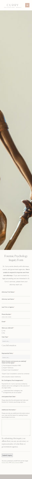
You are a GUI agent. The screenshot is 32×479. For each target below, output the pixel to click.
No (4, 333)
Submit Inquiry (7, 455)
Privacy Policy (5, 462)
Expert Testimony (8, 368)
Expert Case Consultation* (11, 370)
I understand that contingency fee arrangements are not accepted (12, 391)
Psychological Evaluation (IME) (12, 365)
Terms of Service (15, 462)
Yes (4, 331)
